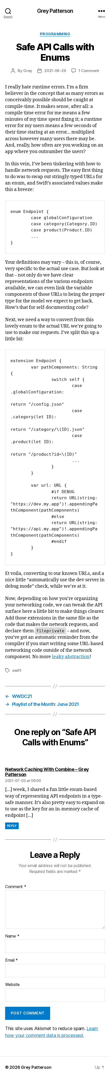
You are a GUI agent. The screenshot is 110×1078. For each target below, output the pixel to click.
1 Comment (89, 70)
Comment (15, 886)
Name (12, 936)
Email (11, 960)
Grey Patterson (55, 11)
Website (12, 984)
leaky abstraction (71, 657)
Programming (55, 34)
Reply (12, 826)
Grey (27, 70)
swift (16, 670)
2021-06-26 (55, 70)
